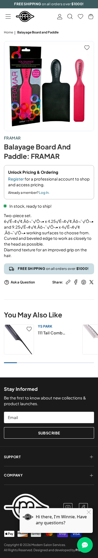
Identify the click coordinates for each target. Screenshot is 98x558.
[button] (8, 17)
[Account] (59, 16)
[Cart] (90, 16)
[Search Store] (70, 16)
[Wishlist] (80, 16)
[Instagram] (68, 507)
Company (13, 475)
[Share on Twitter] (91, 281)
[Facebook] (83, 507)
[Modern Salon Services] (25, 16)
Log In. (44, 192)
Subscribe (49, 433)
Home (8, 32)
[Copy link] (68, 281)
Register (16, 178)
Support (12, 457)
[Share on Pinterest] (83, 281)
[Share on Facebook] (75, 281)
